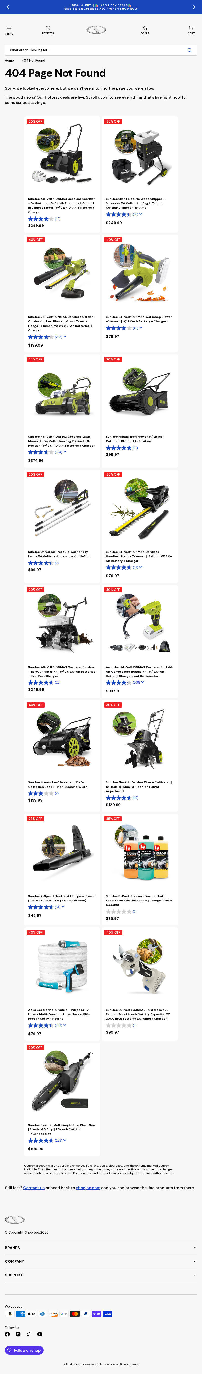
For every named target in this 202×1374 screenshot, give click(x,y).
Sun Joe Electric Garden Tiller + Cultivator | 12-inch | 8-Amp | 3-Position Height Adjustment (139, 786)
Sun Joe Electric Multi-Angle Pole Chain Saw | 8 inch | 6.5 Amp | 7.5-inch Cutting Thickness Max (61, 1129)
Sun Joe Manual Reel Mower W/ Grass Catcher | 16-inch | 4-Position (134, 439)
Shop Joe (32, 1232)
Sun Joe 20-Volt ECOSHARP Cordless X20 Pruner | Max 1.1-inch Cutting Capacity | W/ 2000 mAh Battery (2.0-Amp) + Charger (138, 1014)
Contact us (34, 1187)
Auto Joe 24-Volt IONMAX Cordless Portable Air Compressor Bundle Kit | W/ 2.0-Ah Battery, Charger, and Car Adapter (140, 671)
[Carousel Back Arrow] (8, 7)
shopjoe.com (88, 1187)
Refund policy (71, 1364)
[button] (9, 30)
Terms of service (109, 1364)
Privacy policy (90, 1364)
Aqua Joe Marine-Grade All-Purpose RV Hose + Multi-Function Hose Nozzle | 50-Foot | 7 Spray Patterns (59, 1014)
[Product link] (62, 174)
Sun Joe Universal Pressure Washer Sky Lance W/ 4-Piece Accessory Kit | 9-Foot (59, 554)
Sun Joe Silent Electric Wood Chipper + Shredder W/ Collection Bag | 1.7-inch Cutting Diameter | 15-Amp (135, 203)
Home (9, 61)
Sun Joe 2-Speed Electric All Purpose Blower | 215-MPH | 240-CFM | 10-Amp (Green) (62, 898)
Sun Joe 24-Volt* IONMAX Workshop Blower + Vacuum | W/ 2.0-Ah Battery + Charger (139, 319)
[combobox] (101, 50)
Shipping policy (129, 1364)
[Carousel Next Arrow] (194, 7)
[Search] (190, 50)
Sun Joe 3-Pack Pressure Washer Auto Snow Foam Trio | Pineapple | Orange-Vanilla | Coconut (139, 900)
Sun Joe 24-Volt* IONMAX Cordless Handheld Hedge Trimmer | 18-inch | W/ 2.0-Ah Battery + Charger (139, 556)
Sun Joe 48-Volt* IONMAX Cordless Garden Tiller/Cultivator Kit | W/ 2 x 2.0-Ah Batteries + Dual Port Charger (61, 671)
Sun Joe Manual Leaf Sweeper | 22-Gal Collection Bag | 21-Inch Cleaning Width (57, 784)
